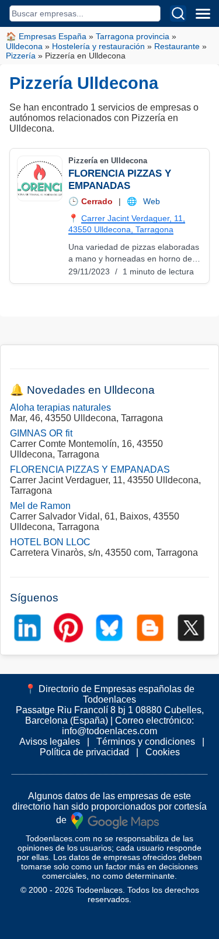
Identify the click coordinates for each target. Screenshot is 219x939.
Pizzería (21, 55)
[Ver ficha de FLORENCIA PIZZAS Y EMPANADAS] (39, 178)
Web (151, 201)
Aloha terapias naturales (60, 407)
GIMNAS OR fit (41, 433)
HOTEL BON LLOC (50, 542)
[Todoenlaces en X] (190, 627)
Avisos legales (49, 742)
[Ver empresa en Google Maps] (115, 820)
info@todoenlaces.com (109, 731)
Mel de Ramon (40, 506)
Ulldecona (24, 46)
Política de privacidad (84, 752)
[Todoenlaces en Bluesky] (109, 627)
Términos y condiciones (145, 742)
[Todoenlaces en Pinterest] (68, 627)
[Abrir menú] (202, 13)
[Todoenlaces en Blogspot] (150, 627)
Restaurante (177, 46)
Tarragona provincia (132, 36)
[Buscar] (178, 13)
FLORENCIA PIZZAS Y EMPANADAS (90, 469)
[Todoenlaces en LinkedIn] (27, 627)
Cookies (162, 752)
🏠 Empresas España (46, 36)
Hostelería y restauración (98, 46)
